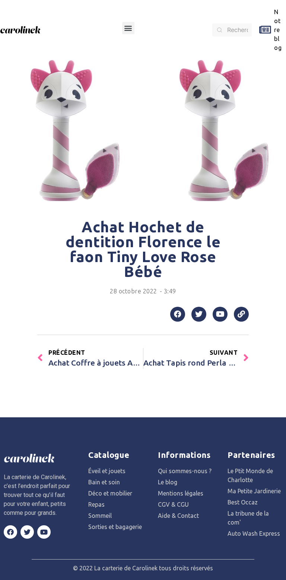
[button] (128, 28)
